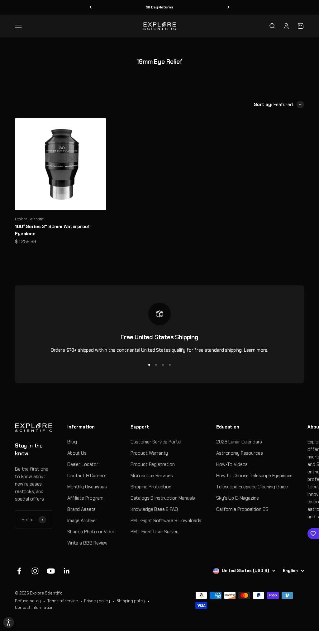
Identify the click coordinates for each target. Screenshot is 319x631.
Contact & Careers (86, 475)
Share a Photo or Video (91, 532)
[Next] (228, 7)
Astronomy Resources (239, 453)
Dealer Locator (82, 464)
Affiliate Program (85, 498)
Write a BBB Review (87, 543)
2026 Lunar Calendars (239, 442)
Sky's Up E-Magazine (237, 498)
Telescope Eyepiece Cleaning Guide (252, 487)
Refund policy (28, 601)
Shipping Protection (151, 487)
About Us (77, 453)
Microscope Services (152, 475)
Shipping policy (131, 601)
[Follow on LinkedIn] (67, 571)
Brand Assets (81, 509)
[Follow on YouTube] (51, 571)
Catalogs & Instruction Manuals (163, 498)
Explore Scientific (29, 219)
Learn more (256, 350)
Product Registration (153, 464)
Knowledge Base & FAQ (154, 509)
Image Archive (81, 520)
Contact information (34, 607)
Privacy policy (97, 601)
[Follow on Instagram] (35, 571)
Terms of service (62, 601)
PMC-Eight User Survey (155, 532)
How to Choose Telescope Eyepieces (254, 475)
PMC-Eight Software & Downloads (166, 520)
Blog (72, 442)
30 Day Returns (159, 7)
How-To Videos (232, 464)
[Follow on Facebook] (19, 571)
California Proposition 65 (242, 509)
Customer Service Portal (156, 442)
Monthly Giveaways (87, 487)
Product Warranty (149, 453)
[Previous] (90, 7)
